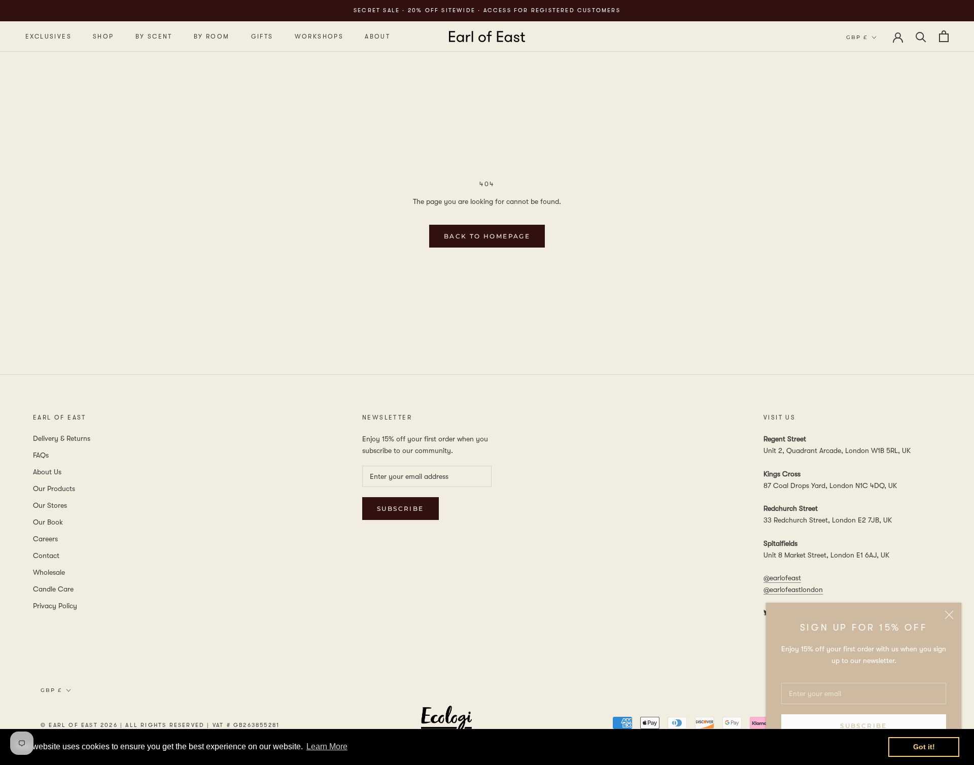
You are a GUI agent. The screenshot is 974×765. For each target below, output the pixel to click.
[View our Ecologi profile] (446, 725)
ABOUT (377, 36)
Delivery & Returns (61, 438)
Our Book (48, 522)
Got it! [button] (924, 747)
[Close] (949, 614)
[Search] (921, 36)
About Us (47, 472)
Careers (45, 539)
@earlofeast (782, 578)
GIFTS (262, 36)
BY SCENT (153, 36)
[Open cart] (944, 36)
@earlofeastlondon (793, 589)
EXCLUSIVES (48, 36)
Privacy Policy (55, 606)
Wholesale (49, 572)
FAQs (41, 455)
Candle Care (53, 589)
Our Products (54, 488)
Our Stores (50, 505)
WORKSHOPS (319, 36)
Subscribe (863, 725)
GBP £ (856, 37)
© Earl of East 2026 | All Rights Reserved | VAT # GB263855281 (160, 725)
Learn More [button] (326, 746)
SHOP (103, 36)
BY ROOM (212, 36)
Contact (46, 555)
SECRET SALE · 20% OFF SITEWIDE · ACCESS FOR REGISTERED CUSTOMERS (487, 10)
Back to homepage (487, 236)
